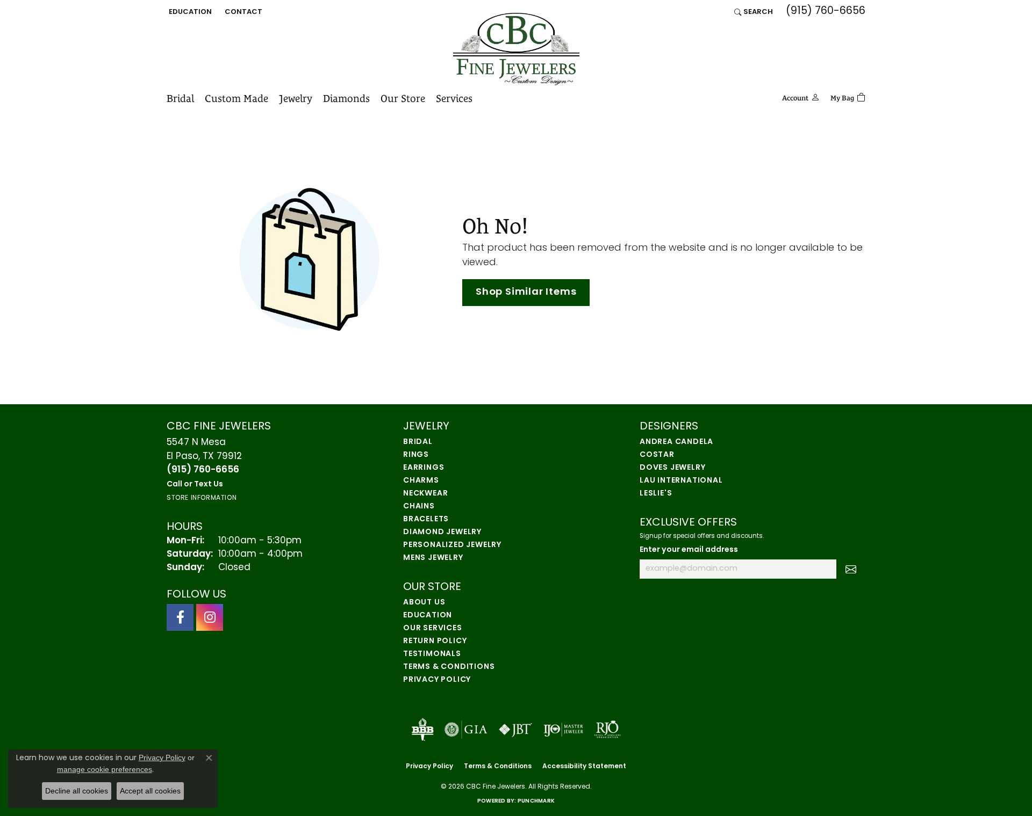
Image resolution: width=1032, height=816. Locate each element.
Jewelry (295, 98)
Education (427, 615)
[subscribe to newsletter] (850, 569)
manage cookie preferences (104, 769)
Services (454, 98)
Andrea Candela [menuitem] (676, 442)
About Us (424, 603)
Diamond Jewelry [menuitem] (442, 532)
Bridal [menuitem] (418, 442)
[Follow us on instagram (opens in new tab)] (209, 617)
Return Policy (435, 641)
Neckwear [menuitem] (425, 494)
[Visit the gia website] (466, 729)
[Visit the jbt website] (515, 729)
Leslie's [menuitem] (656, 494)
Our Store (403, 98)
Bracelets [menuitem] (426, 519)
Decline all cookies (76, 790)
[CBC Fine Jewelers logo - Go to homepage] (516, 49)
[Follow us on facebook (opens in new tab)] (180, 617)
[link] (242, 12)
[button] (189, 12)
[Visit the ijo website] (563, 729)
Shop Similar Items (526, 292)
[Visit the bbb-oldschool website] (422, 729)
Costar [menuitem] (657, 455)
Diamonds (346, 98)
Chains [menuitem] (419, 506)
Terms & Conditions (448, 667)
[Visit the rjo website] (607, 729)
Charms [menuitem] (421, 481)
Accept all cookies (150, 790)
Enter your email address (689, 550)
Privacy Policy (437, 680)
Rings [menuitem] (416, 455)
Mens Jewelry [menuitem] (433, 558)
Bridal (180, 98)
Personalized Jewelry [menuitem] (452, 545)
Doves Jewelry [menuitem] (672, 468)
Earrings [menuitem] (423, 468)
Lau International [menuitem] (681, 481)
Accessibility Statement (584, 766)
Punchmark (536, 801)
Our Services (432, 628)
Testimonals (432, 654)
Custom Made (236, 98)
